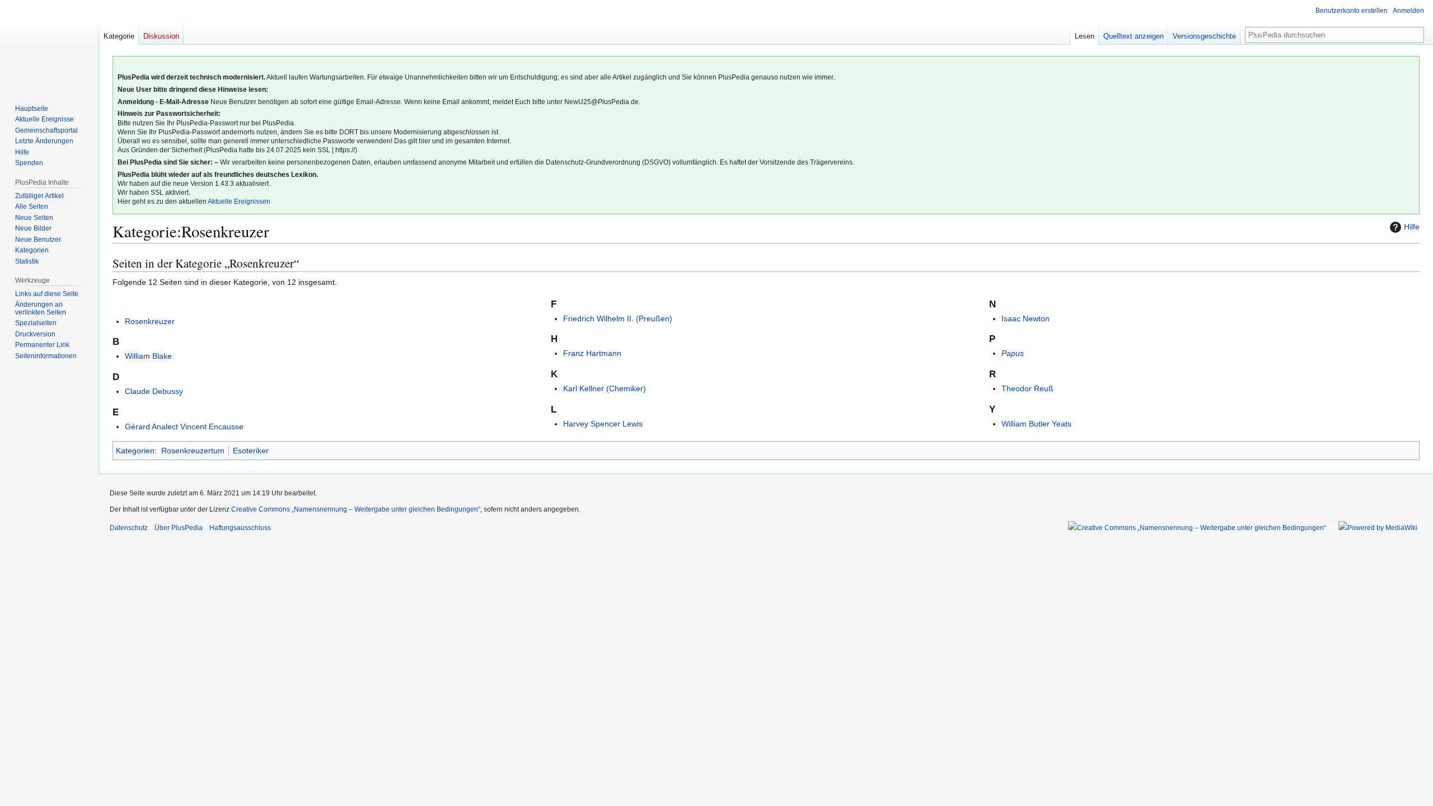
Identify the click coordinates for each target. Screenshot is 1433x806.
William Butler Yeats (1036, 423)
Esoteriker (251, 450)
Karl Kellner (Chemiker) (604, 388)
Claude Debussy (154, 391)
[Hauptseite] (49, 45)
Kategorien (135, 450)
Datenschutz (129, 528)
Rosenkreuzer (150, 321)
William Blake (148, 356)
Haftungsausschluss (240, 528)
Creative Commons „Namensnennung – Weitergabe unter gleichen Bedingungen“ (355, 509)
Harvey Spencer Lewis (603, 423)
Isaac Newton (1025, 318)
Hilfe (1412, 226)
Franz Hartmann (592, 353)
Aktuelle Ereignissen (239, 201)
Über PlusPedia (178, 528)
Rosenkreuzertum (192, 450)
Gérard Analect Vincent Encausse (184, 426)
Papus (1012, 353)
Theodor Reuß (1027, 388)
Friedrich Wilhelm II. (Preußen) (617, 318)
